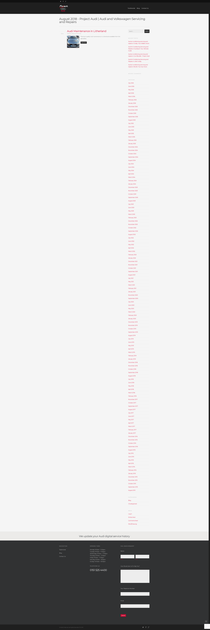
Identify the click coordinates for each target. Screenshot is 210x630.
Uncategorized (132, 504)
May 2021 (131, 281)
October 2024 (132, 153)
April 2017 (131, 423)
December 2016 (132, 436)
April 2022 (131, 248)
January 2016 (132, 473)
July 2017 (131, 413)
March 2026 (131, 96)
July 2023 (131, 204)
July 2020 (131, 302)
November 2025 (133, 110)
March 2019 (131, 352)
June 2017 (131, 416)
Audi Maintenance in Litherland (86, 31)
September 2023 (133, 197)
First (122, 559)
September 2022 (133, 231)
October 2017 (132, 403)
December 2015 (132, 477)
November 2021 (132, 265)
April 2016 (131, 463)
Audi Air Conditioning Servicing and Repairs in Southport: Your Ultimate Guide (138, 48)
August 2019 (132, 335)
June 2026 (131, 86)
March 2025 (131, 137)
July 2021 (130, 278)
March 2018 (131, 392)
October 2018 (132, 369)
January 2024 (132, 184)
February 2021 (132, 288)
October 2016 (132, 443)
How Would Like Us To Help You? (130, 566)
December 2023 (133, 187)
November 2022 (133, 224)
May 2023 (131, 211)
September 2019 (133, 332)
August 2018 (132, 376)
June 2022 (131, 241)
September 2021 (133, 271)
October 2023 (132, 194)
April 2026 (131, 93)
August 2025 (132, 120)
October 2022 (132, 228)
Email (122, 601)
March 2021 (131, 285)
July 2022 (131, 238)
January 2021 (132, 291)
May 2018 (131, 386)
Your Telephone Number (128, 588)
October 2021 (132, 268)
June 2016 (131, 456)
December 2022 (133, 221)
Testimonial (131, 8)
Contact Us (145, 8)
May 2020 (131, 308)
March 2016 (131, 467)
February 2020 (132, 315)
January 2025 (132, 143)
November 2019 (133, 325)
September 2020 (133, 298)
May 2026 (131, 89)
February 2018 (132, 396)
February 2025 (132, 140)
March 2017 (131, 426)
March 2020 (131, 312)
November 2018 (133, 366)
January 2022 (132, 258)
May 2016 (131, 460)
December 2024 (133, 147)
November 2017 (133, 399)
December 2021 (132, 261)
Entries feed (131, 517)
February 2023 (132, 217)
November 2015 (132, 480)
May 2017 (131, 419)
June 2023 (131, 207)
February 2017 (132, 429)
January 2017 (132, 433)
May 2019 (131, 345)
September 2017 (133, 406)
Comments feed (133, 520)
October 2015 (132, 483)
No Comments (78, 33)
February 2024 (132, 180)
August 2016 (131, 450)
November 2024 (133, 150)
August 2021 (131, 275)
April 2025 (131, 133)
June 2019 (131, 342)
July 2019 (131, 339)
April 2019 (131, 349)
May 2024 (131, 170)
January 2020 (132, 318)
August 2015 (131, 490)
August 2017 (132, 409)
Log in (130, 514)
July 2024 (131, 164)
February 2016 (132, 470)
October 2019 (132, 328)
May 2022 (131, 244)
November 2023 (133, 190)
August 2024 (132, 160)
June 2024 (131, 167)
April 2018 (131, 389)
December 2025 (133, 106)
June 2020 (131, 305)
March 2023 (131, 214)
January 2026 (132, 103)
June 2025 (131, 127)
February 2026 (132, 100)
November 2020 (133, 295)
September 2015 (133, 487)
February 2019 (132, 355)
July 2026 (131, 83)
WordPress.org (132, 524)
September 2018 (133, 372)
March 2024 (131, 177)
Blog (138, 8)
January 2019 (132, 359)
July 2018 (131, 379)
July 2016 (130, 453)
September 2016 (133, 446)
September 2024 (133, 157)
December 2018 (133, 362)
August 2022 (132, 234)
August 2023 (132, 201)
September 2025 (133, 116)
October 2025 (132, 113)
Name (122, 551)
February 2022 (132, 254)
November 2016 (132, 440)
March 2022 (131, 251)
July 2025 (131, 123)
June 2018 (131, 382)
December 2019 (133, 322)
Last (137, 559)
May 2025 (131, 130)
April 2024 (131, 174)
